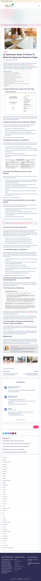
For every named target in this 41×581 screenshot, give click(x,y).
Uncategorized (5, 545)
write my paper (29, 312)
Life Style (4, 517)
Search (36, 426)
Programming (5, 524)
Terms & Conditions (18, 568)
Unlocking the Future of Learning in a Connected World (14, 449)
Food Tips (4, 494)
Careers (5, 51)
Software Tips (5, 538)
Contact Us (17, 562)
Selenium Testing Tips (7, 531)
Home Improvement (6, 508)
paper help (30, 64)
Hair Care (4, 503)
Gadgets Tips (5, 496)
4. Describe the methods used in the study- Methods (12, 76)
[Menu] (39, 5)
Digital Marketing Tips (7, 480)
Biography (4, 471)
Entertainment (5, 485)
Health (4, 506)
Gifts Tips (4, 501)
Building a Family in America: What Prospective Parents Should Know (16, 443)
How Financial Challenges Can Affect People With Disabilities (15, 452)
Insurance (4, 510)
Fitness (4, 492)
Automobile (5, 464)
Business (4, 475)
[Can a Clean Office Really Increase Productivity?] (20, 359)
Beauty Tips (5, 469)
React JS (4, 526)
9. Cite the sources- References (9, 82)
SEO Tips (4, 533)
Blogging (4, 473)
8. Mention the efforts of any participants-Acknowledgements (14, 81)
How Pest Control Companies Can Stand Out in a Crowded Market (16, 446)
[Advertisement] (20, 16)
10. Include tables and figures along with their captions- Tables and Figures (16, 83)
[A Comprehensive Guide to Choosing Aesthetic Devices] (32, 359)
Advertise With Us (18, 561)
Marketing (4, 519)
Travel (4, 543)
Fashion (4, 487)
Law (3, 515)
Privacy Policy (17, 564)
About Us (16, 559)
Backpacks (5, 466)
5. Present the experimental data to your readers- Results (13, 77)
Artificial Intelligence (6, 462)
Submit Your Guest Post (19, 566)
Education (4, 482)
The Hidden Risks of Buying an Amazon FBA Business (13, 440)
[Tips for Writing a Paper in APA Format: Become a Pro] (8, 359)
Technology (5, 540)
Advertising (5, 457)
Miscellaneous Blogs (6, 522)
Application (5, 459)
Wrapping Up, (7, 84)
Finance (4, 489)
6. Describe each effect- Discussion (10, 78)
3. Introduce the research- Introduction (10, 75)
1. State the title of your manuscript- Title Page (11, 72)
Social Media (5, 536)
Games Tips (5, 499)
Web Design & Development (8, 547)
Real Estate (5, 529)
